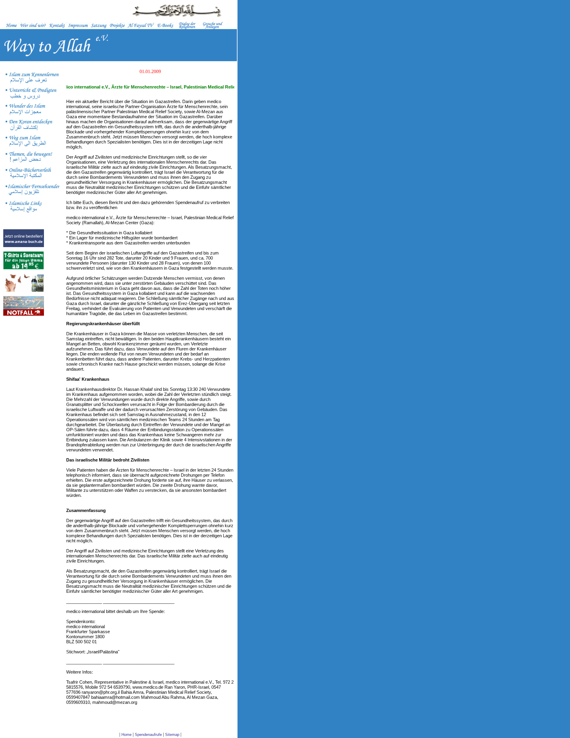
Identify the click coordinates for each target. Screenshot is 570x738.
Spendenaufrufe (148, 734)
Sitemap (172, 734)
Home (126, 734)
